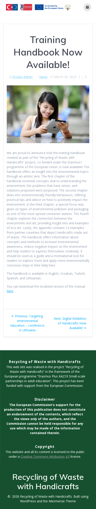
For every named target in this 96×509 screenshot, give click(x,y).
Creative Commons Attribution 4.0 (45, 456)
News (43, 77)
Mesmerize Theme (62, 501)
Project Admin (22, 77)
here (10, 291)
